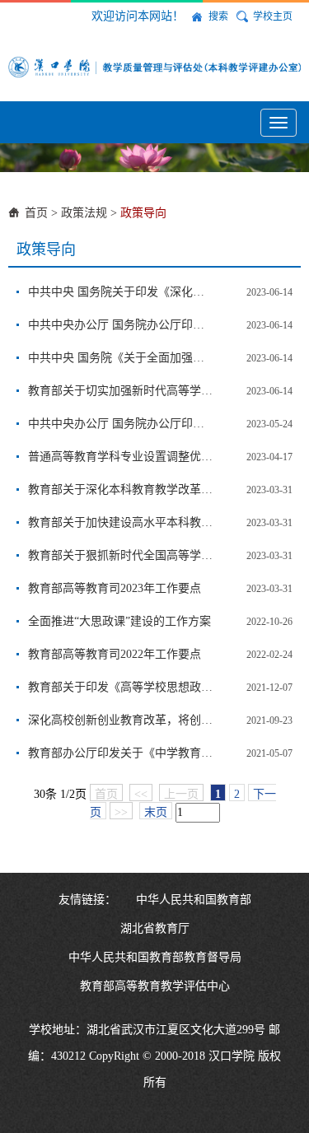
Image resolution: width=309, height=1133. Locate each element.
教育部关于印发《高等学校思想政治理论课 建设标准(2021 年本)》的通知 (120, 687)
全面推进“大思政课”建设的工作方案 (119, 621)
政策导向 (143, 213)
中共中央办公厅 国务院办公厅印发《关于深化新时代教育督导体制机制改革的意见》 (120, 423)
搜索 (218, 16)
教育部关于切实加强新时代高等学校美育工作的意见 (120, 391)
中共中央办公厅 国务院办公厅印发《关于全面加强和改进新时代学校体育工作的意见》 (120, 325)
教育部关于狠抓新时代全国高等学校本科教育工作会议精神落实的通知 (120, 555)
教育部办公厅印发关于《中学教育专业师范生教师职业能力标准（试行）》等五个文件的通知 (120, 753)
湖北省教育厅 (155, 928)
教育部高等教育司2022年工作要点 (114, 654)
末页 (155, 812)
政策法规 (84, 213)
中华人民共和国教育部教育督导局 (154, 957)
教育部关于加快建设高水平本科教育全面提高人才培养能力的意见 (120, 522)
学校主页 (273, 16)
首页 (36, 213)
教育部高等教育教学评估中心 (155, 986)
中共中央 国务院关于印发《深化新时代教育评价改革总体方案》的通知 (120, 292)
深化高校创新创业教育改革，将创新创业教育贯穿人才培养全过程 (120, 720)
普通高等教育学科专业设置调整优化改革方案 (120, 456)
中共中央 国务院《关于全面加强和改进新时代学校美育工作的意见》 (120, 358)
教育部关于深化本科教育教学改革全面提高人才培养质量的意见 (120, 489)
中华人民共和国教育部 (193, 899)
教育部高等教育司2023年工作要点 (114, 588)
